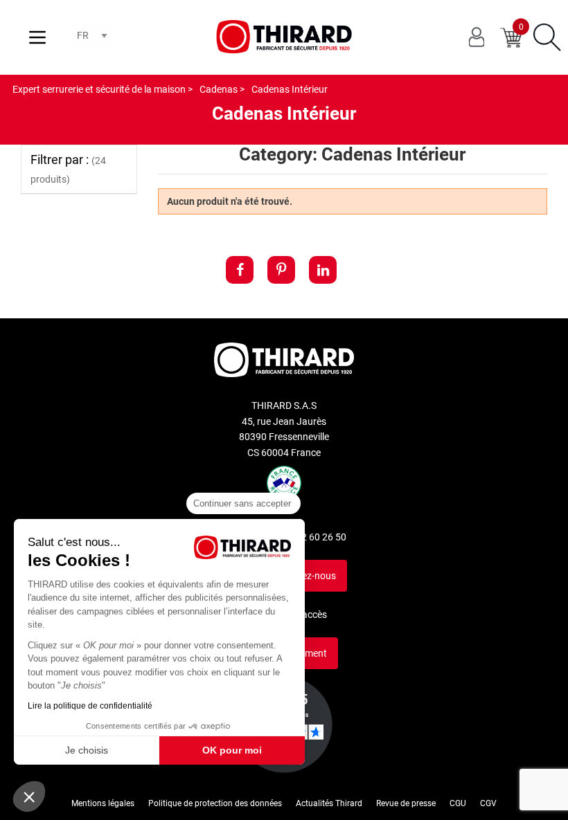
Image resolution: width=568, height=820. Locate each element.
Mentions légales (102, 803)
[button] (29, 796)
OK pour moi (232, 750)
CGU (458, 803)
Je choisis (86, 750)
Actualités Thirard (329, 803)
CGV (488, 803)
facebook (240, 270)
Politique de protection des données (215, 803)
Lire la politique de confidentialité (90, 706)
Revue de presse (406, 803)
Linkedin (323, 270)
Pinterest (281, 270)
